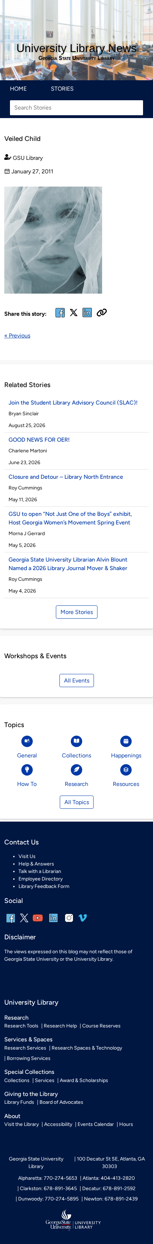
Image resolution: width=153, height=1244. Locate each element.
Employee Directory (41, 879)
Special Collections (29, 1071)
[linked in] (87, 317)
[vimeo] (82, 921)
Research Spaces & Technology (87, 1048)
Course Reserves (101, 1026)
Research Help (60, 1026)
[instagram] (69, 923)
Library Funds (19, 1102)
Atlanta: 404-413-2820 (109, 1178)
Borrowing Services (29, 1058)
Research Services (25, 1048)
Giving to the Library (31, 1094)
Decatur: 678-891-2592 (109, 1188)
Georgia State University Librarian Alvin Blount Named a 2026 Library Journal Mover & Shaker (68, 564)
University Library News (76, 48)
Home (18, 88)
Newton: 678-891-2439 (111, 1199)
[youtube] (37, 923)
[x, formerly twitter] (73, 314)
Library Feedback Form (44, 886)
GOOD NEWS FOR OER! (39, 439)
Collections (17, 1080)
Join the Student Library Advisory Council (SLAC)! (73, 402)
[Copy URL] (101, 313)
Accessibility (58, 1124)
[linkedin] (53, 923)
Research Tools (21, 1026)
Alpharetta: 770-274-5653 (47, 1178)
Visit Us (27, 856)
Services (44, 1080)
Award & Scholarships (84, 1080)
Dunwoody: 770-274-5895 (48, 1199)
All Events (76, 680)
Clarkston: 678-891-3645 (48, 1188)
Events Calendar (96, 1124)
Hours (126, 1124)
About (12, 1116)
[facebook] (60, 317)
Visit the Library (21, 1124)
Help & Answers (36, 864)
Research (16, 1017)
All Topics (76, 802)
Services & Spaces (28, 1039)
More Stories (76, 612)
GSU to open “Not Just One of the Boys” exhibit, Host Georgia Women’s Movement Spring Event (70, 518)
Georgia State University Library (76, 58)
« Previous (17, 335)
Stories (62, 88)
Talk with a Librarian (40, 871)
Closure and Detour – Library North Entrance (66, 476)
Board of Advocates (61, 1102)
